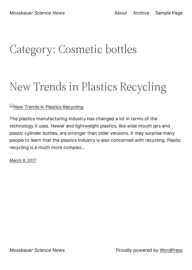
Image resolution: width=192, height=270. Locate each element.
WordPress (171, 250)
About (120, 13)
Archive (141, 13)
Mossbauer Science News (37, 13)
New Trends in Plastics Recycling (88, 86)
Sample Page (168, 13)
